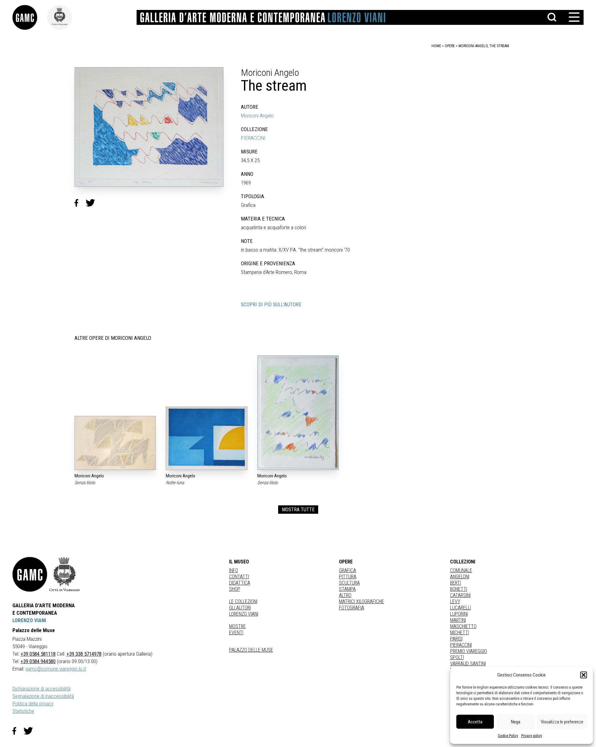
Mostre (237, 626)
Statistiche (23, 711)
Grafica (347, 570)
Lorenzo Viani (243, 614)
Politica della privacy (32, 703)
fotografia (351, 608)
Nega (515, 722)
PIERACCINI (253, 138)
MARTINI (458, 620)
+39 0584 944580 (38, 661)
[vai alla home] (29, 574)
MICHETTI (459, 632)
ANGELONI (459, 577)
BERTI (455, 583)
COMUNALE (461, 570)
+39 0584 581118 (38, 654)
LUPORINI (459, 614)
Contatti (239, 577)
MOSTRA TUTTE (298, 509)
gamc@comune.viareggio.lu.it (55, 669)
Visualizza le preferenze (562, 722)
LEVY (455, 601)
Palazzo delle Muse (251, 650)
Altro (345, 595)
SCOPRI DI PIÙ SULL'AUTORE (271, 304)
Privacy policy (531, 736)
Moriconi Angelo (257, 115)
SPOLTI (457, 657)
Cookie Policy (508, 736)
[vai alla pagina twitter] (31, 731)
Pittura (347, 577)
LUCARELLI (460, 608)
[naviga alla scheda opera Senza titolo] (115, 442)
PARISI (456, 639)
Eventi (236, 632)
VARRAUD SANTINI (468, 664)
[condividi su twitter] (93, 203)
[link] (29, 17)
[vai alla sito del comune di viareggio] (64, 574)
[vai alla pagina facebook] (18, 731)
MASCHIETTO (463, 626)
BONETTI (458, 589)
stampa (347, 589)
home (436, 46)
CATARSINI (460, 595)
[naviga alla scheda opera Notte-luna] (206, 438)
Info (233, 570)
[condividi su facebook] (80, 203)
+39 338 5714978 (84, 654)
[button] (583, 675)
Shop (234, 589)
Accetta (475, 722)
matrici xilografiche (361, 601)
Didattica (239, 583)
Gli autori (240, 608)
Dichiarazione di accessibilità (41, 689)
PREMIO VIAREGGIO (468, 651)
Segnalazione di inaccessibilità (43, 696)
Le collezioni (243, 601)
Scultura (349, 583)
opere (450, 46)
